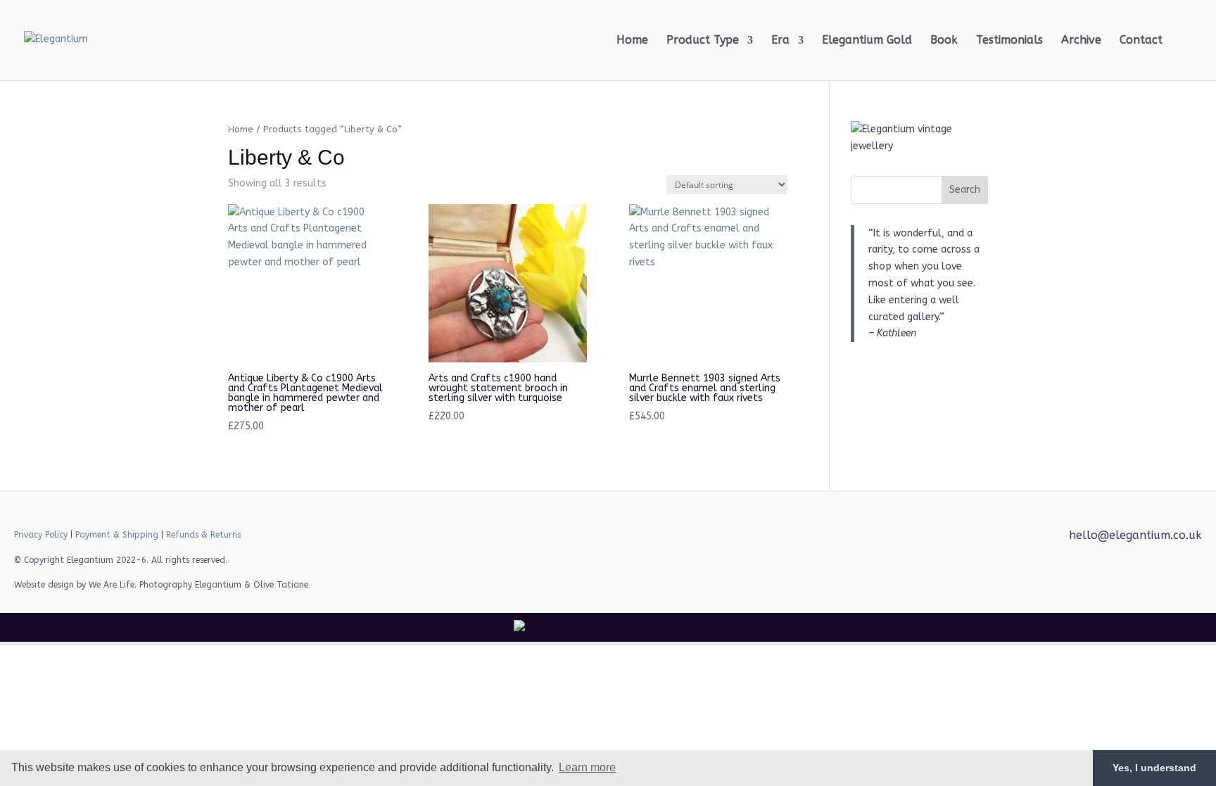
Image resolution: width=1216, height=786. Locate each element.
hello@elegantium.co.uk (1135, 535)
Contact (1141, 40)
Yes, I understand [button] (1154, 767)
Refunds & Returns (203, 535)
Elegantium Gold (867, 40)
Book (944, 40)
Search (964, 190)
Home (632, 40)
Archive (1081, 40)
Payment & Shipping (116, 535)
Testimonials (1009, 40)
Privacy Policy (41, 535)
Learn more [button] (587, 767)
